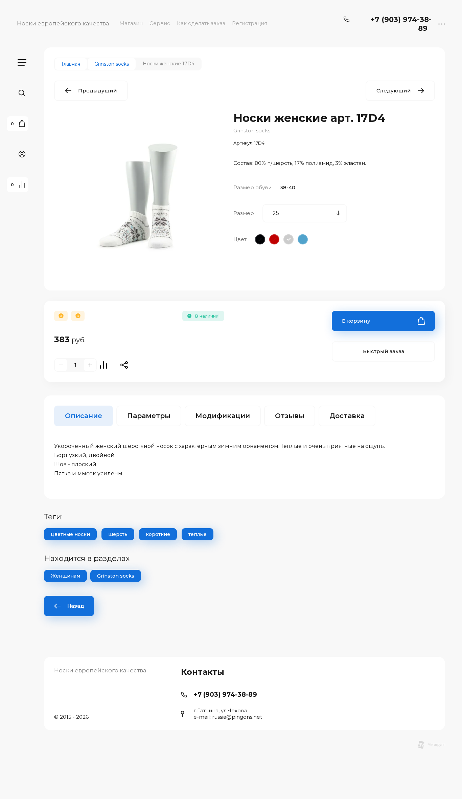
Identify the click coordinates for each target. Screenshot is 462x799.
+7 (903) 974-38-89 (401, 24)
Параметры (148, 416)
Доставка (347, 416)
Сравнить (103, 365)
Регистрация (249, 23)
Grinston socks (251, 130)
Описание (83, 416)
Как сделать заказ (201, 23)
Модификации (222, 416)
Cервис (159, 23)
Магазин (131, 23)
